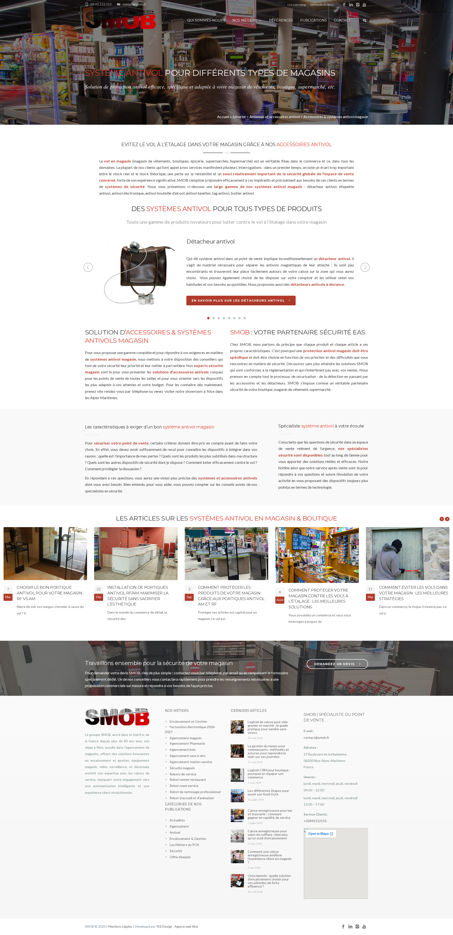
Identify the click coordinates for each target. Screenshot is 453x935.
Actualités (177, 820)
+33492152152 (315, 821)
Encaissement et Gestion (188, 721)
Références (281, 20)
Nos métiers (244, 20)
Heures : (310, 777)
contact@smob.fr (134, 4)
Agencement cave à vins (188, 756)
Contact (342, 20)
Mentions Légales (120, 926)
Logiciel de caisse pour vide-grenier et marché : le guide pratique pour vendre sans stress (268, 727)
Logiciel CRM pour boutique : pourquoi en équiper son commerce (269, 773)
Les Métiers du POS (184, 845)
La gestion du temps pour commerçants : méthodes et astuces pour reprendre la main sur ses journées (268, 751)
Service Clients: (315, 814)
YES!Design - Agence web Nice (177, 926)
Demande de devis (322, 4)
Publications (313, 20)
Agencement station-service (191, 762)
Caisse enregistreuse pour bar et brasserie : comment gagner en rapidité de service (270, 814)
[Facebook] (344, 5)
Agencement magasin (186, 738)
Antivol (175, 832)
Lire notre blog (296, 4)
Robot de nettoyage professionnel (195, 792)
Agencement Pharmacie (187, 743)
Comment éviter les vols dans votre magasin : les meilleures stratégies (413, 593)
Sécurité (239, 116)
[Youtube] (364, 5)
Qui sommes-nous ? (206, 20)
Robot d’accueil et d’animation (192, 798)
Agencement (179, 826)
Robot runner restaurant (188, 779)
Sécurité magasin (182, 768)
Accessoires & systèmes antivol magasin (335, 116)
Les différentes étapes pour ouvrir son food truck (268, 792)
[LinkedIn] (351, 5)
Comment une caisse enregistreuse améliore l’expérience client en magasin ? (270, 857)
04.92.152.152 (101, 4)
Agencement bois (183, 749)
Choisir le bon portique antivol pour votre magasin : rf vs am (50, 593)
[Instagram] (357, 5)
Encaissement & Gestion (188, 839)
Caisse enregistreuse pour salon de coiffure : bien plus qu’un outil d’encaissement (268, 834)
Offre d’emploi (180, 857)
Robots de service (183, 774)
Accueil (223, 116)
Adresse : (311, 747)
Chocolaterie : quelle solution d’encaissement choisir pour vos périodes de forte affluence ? (269, 881)
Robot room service (184, 786)
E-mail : (309, 731)
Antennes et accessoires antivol (274, 116)
